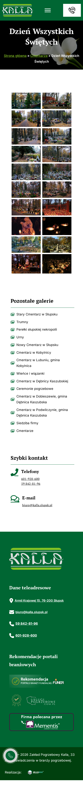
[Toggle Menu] (48, 10)
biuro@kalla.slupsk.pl (37, 505)
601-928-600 (30, 479)
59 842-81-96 (30, 483)
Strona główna (15, 56)
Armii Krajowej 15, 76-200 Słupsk (39, 600)
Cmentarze (39, 56)
